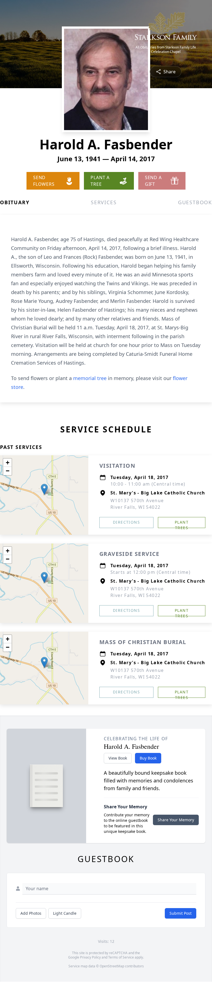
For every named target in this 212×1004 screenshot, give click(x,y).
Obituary (14, 202)
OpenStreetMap (112, 966)
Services (103, 202)
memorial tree (90, 378)
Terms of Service (121, 957)
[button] (44, 489)
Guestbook (195, 202)
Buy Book (148, 758)
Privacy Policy (90, 957)
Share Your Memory (176, 819)
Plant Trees (182, 524)
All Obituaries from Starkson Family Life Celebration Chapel (166, 49)
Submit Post (180, 913)
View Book (117, 758)
